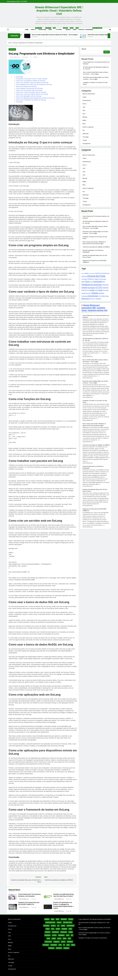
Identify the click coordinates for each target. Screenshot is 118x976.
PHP (104, 290)
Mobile (69, 28)
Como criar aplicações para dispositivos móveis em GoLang (35, 98)
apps (86, 273)
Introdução (19, 77)
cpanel (96, 279)
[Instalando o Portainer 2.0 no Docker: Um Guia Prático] (106, 37)
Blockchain (93, 273)
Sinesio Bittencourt (15, 57)
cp (93, 279)
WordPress (92, 298)
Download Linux (87, 100)
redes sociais (48, 941)
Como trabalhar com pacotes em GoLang (29, 88)
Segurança (88, 293)
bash (89, 273)
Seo (84, 130)
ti (101, 296)
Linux (51, 28)
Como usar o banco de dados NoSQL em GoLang (32, 94)
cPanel (84, 97)
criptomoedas (102, 279)
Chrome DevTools (96, 276)
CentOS (97, 273)
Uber (103, 296)
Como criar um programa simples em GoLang (30, 80)
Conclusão (19, 102)
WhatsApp (85, 299)
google (84, 287)
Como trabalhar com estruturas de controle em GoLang (34, 84)
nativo (96, 290)
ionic (83, 290)
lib (85, 290)
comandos (84, 279)
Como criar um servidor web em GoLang (29, 90)
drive (103, 281)
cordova (90, 279)
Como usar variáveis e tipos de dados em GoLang (32, 82)
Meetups (85, 117)
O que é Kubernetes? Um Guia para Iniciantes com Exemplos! (95, 919)
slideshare (101, 293)
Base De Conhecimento (89, 94)
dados (83, 281)
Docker (91, 281)
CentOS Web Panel (104, 273)
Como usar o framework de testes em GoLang (31, 100)
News (84, 123)
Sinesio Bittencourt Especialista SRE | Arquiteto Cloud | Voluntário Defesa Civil (59, 11)
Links (75, 28)
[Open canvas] (8, 30)
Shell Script (86, 133)
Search (83, 49)
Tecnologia (42, 28)
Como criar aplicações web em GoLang (28, 96)
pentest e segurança (86, 28)
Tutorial (60, 28)
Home (26, 29)
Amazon (83, 273)
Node (100, 290)
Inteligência (105, 287)
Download (97, 281)
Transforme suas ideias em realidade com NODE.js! (96, 247)
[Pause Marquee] (109, 35)
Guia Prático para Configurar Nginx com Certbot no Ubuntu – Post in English (77, 34)
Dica (87, 281)
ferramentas (96, 284)
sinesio (95, 293)
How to (34, 28)
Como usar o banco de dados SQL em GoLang (31, 92)
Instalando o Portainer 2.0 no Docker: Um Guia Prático (93, 938)
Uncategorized (86, 143)
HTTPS (99, 287)
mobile (92, 290)
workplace (98, 298)
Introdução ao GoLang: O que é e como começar (31, 79)
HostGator (91, 288)
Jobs (84, 107)
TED (99, 296)
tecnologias (93, 296)
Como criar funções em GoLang (26, 86)
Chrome (84, 276)
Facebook (86, 284)
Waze (107, 296)
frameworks (105, 285)
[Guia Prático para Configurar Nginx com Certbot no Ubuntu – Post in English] (50, 37)
